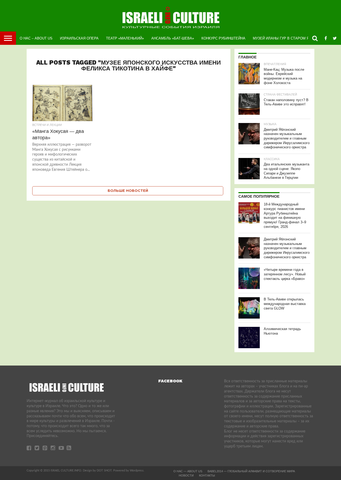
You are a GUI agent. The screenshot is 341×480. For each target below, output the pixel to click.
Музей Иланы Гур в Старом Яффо (285, 38)
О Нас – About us (36, 38)
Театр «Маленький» (125, 38)
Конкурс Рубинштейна (223, 38)
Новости (186, 475)
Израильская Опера (79, 38)
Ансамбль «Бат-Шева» (172, 38)
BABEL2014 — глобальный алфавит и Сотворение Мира (251, 471)
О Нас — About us (187, 471)
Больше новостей (128, 191)
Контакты (207, 475)
